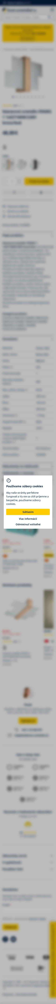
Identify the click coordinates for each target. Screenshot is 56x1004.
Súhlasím (28, 512)
